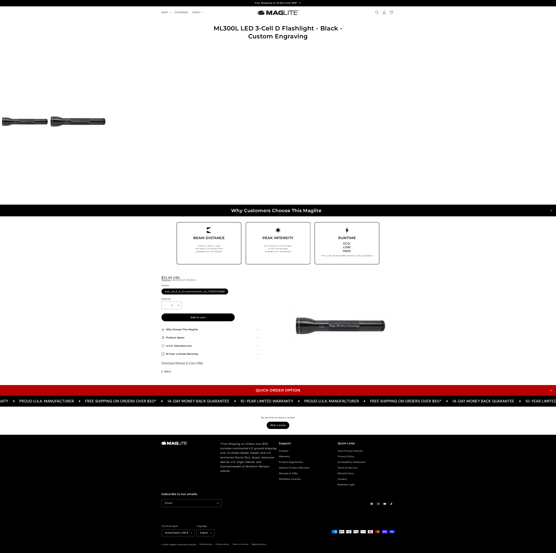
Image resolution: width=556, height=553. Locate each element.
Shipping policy (259, 544)
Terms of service (240, 544)
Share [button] (167, 371)
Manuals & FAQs (288, 473)
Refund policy (206, 544)
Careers (342, 479)
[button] (166, 12)
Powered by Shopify (186, 544)
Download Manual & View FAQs (182, 363)
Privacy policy (222, 544)
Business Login (346, 484)
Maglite (173, 544)
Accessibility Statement (352, 462)
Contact (283, 450)
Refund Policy (346, 473)
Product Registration (291, 462)
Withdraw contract (290, 479)
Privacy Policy (346, 456)
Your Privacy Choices (350, 450)
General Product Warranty (294, 467)
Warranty (284, 456)
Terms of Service (347, 467)
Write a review (278, 425)
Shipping (165, 280)
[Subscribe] (217, 503)
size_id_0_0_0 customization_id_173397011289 (195, 291)
